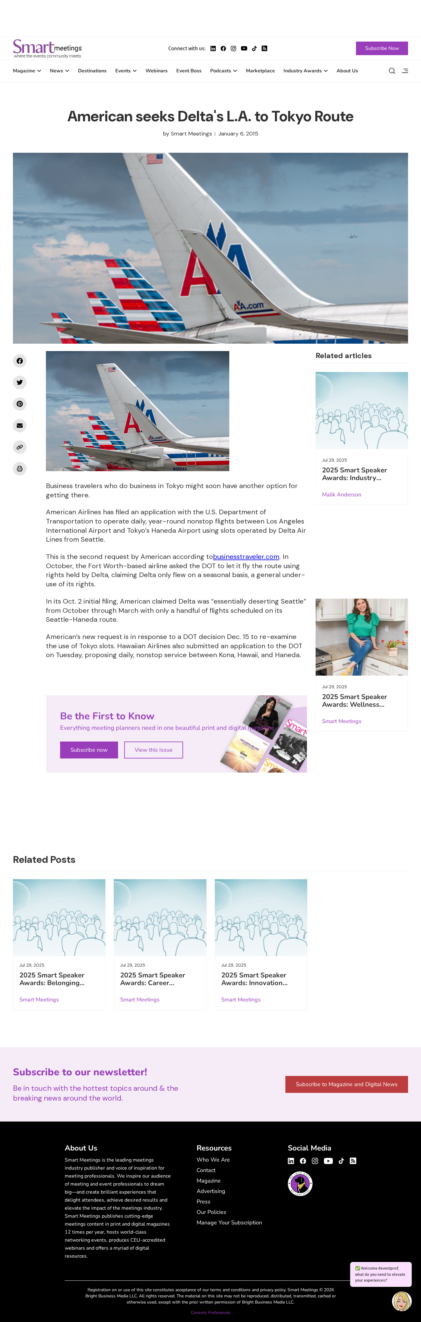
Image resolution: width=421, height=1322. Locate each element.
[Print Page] (20, 468)
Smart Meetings (47, 48)
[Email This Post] (20, 425)
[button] (402, 1302)
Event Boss (189, 70)
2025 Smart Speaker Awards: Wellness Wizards (354, 704)
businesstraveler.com (246, 556)
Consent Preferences (211, 1313)
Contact (206, 1170)
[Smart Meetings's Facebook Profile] (223, 48)
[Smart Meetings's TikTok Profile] (254, 48)
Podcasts (220, 70)
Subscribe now (89, 750)
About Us (347, 70)
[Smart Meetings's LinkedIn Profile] (213, 48)
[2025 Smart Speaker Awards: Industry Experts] (362, 410)
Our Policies (211, 1212)
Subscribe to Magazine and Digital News (347, 1084)
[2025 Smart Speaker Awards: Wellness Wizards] (362, 637)
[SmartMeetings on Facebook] (20, 361)
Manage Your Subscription (229, 1222)
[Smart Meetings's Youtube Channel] (328, 1160)
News (56, 70)
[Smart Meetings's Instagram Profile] (233, 48)
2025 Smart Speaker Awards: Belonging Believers (51, 983)
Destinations (92, 70)
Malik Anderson (341, 494)
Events (123, 70)
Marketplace (260, 70)
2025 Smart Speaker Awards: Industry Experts (354, 478)
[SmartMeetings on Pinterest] (20, 404)
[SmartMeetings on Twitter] (20, 382)
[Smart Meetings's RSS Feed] (264, 48)
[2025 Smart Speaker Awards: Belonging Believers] (59, 917)
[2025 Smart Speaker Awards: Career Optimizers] (160, 917)
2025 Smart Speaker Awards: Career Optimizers (152, 983)
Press (204, 1201)
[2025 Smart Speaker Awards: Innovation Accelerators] (261, 917)
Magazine (24, 70)
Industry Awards (303, 70)
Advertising (211, 1191)
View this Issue (154, 750)
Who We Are (213, 1159)
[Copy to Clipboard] (20, 447)
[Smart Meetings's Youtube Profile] (244, 48)
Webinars (156, 70)
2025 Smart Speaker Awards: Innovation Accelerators (253, 983)
